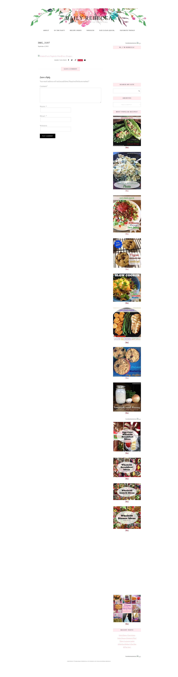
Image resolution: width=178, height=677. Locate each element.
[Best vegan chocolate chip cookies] (127, 267)
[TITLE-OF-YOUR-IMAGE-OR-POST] (127, 451)
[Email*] (70, 116)
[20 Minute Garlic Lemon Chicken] (127, 340)
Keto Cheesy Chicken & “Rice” (127, 638)
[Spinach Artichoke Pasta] (127, 188)
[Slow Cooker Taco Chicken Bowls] (127, 300)
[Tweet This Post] (72, 60)
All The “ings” (127, 647)
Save (80, 60)
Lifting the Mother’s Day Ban (127, 644)
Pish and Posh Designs (104, 661)
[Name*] (70, 106)
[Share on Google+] (76, 60)
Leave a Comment (70, 69)
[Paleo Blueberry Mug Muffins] (127, 375)
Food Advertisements (130, 43)
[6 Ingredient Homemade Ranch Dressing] (127, 410)
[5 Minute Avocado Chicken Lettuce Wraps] (127, 145)
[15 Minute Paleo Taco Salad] (127, 231)
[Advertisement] (127, 563)
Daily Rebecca (89, 18)
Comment (44, 86)
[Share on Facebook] (68, 60)
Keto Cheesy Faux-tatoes (127, 635)
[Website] (70, 125)
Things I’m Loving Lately (127, 641)
